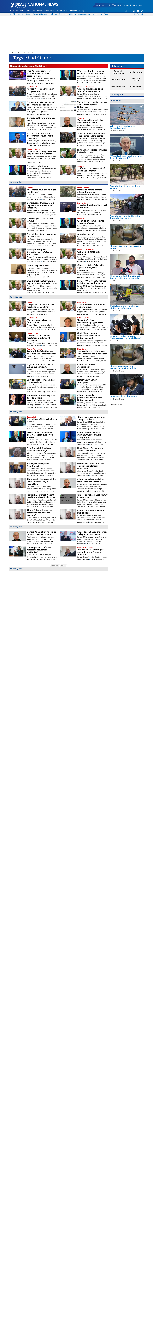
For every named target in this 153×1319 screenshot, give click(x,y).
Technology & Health (67, 14)
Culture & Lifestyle (40, 14)
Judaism (21, 14)
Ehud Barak (135, 87)
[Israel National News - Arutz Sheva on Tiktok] (142, 10)
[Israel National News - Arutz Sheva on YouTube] (138, 10)
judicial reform (135, 72)
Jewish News (62, 11)
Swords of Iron (118, 79)
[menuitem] (12, 10)
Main (12, 11)
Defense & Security (76, 11)
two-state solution (135, 79)
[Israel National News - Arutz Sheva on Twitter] (126, 10)
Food (28, 14)
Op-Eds (13, 14)
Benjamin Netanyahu (118, 72)
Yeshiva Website (84, 14)
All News (19, 11)
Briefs (27, 11)
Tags (25, 53)
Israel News (37, 11)
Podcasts (53, 14)
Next (63, 565)
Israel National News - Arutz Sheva (28, 6)
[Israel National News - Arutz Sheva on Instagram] (134, 10)
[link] (127, 128)
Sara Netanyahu (118, 87)
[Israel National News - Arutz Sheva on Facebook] (130, 10)
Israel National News (16, 53)
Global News (49, 11)
